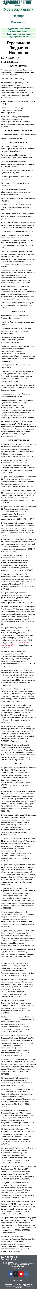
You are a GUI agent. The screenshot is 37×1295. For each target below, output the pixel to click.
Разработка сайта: (11, 1284)
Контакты (18, 22)
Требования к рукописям (18, 34)
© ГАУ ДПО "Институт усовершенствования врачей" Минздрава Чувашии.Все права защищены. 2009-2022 (18, 1265)
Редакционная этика (18, 36)
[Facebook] (10, 1274)
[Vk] (26, 1274)
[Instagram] (15, 1274)
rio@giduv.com (11, 1259)
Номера (18, 16)
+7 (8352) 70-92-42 (11, 1257)
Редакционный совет (18, 31)
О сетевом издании (18, 9)
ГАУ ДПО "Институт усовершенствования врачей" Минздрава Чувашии (18, 1286)
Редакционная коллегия (18, 28)
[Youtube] (21, 1274)
